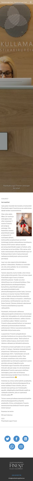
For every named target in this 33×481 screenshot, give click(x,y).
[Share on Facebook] (16, 439)
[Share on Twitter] (7, 439)
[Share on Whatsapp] (12, 447)
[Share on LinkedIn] (25, 439)
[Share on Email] (21, 447)
